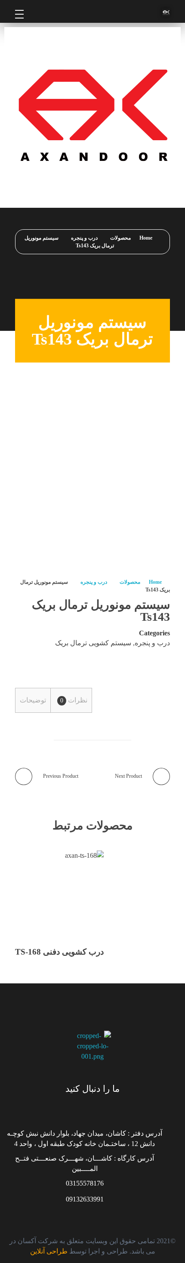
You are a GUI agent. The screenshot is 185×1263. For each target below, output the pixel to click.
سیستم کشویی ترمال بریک (93, 643)
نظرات (73, 700)
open (170, 441)
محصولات (120, 238)
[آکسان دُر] (120, 12)
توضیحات (33, 700)
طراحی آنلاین (49, 1251)
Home (145, 238)
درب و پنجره (84, 238)
